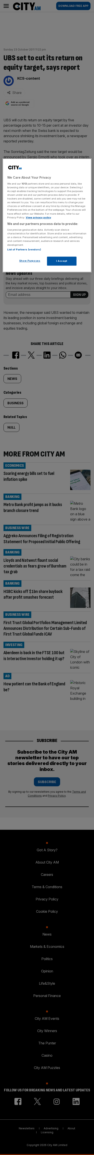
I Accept (61, 260)
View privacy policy (38, 217)
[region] (47, 215)
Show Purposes (29, 260)
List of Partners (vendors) (24, 249)
